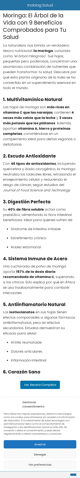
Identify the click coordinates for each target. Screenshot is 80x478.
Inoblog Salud (40, 5)
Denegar (40, 454)
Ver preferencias (40, 465)
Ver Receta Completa (40, 385)
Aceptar (40, 444)
